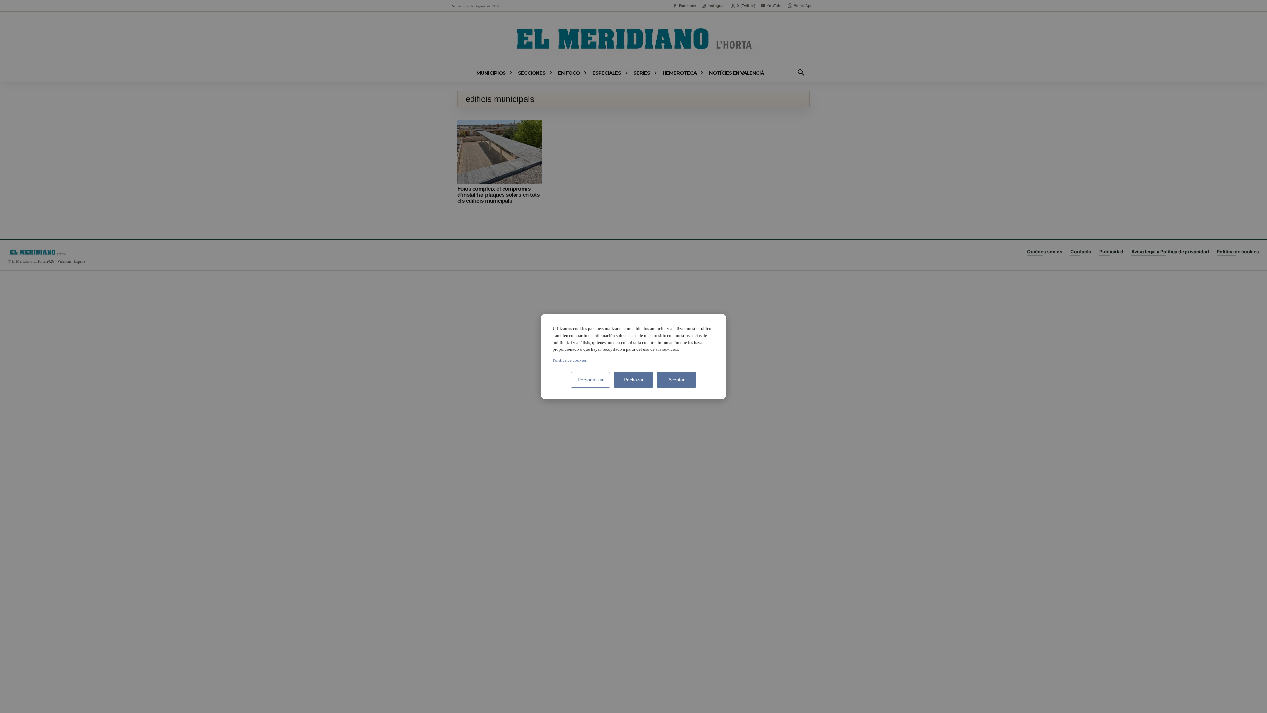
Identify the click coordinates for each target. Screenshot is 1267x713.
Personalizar (591, 379)
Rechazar (634, 379)
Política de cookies (570, 360)
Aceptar (676, 379)
